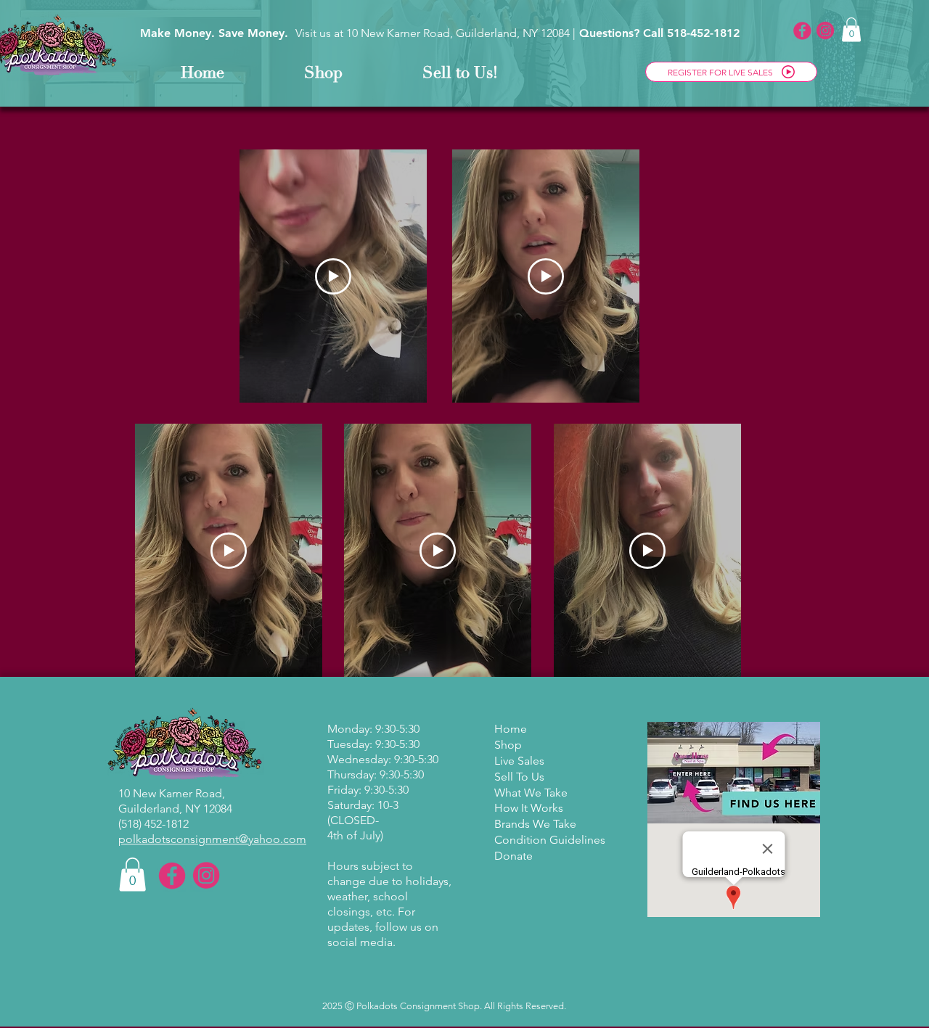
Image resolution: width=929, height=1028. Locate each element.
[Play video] (333, 276)
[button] (851, 29)
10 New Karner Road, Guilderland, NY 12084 (458, 33)
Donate (513, 856)
